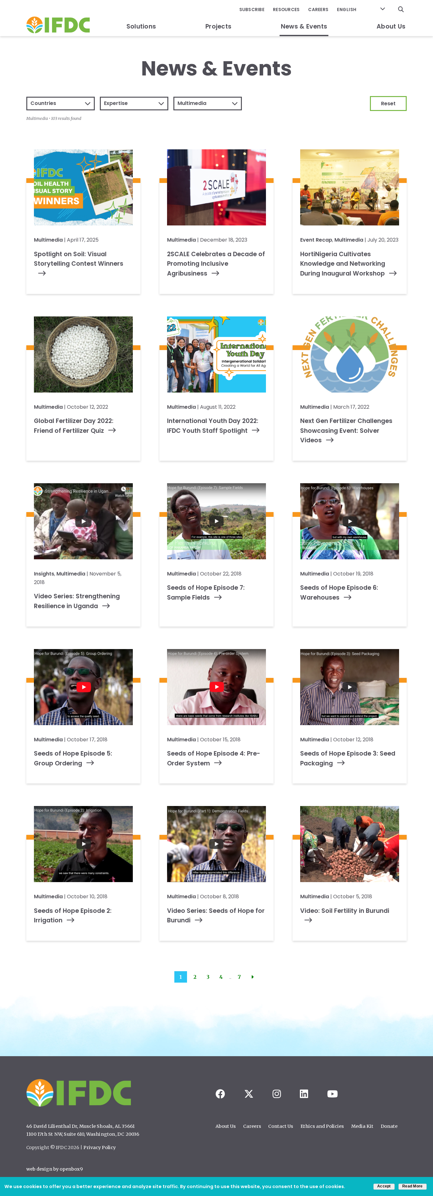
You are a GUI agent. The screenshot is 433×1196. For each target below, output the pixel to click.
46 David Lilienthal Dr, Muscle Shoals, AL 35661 (80, 1126)
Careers (318, 10)
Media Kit (362, 1126)
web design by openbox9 (54, 1169)
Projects (218, 26)
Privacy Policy (99, 1147)
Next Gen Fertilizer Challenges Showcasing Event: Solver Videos (346, 431)
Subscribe (251, 10)
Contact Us (280, 1126)
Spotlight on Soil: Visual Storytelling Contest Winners (78, 259)
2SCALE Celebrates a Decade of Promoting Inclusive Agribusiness (216, 264)
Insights (44, 573)
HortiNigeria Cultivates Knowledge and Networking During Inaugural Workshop (342, 264)
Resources (286, 10)
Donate (389, 1126)
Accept (384, 1186)
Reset (388, 103)
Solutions (141, 26)
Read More (412, 1186)
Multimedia (48, 240)
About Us (391, 26)
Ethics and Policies (322, 1126)
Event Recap (316, 240)
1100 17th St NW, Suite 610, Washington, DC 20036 (82, 1134)
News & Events (304, 26)
